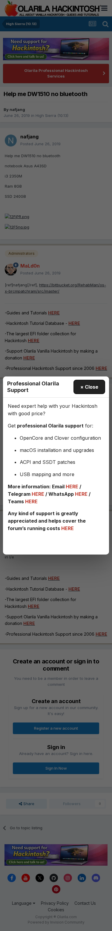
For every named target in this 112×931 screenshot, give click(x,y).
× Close (89, 387)
